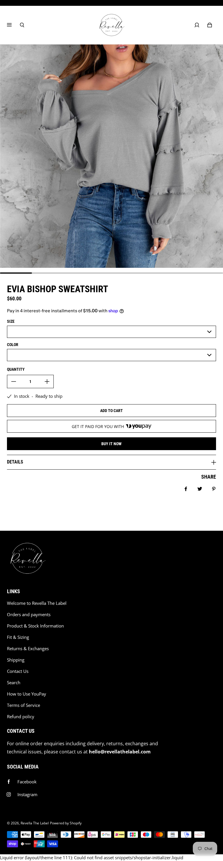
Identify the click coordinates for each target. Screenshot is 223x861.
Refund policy (20, 717)
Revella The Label (35, 823)
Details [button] (15, 462)
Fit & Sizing (18, 637)
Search (13, 683)
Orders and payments (29, 615)
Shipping (15, 660)
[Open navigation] (13, 25)
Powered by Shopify (66, 823)
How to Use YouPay (26, 694)
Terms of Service (23, 705)
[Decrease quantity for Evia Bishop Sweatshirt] (13, 381)
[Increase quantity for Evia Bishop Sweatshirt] (47, 381)
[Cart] (209, 25)
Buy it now (111, 443)
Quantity (16, 369)
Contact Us (17, 671)
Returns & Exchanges (28, 649)
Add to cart (111, 410)
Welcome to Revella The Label (36, 603)
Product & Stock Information (35, 626)
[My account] (196, 25)
